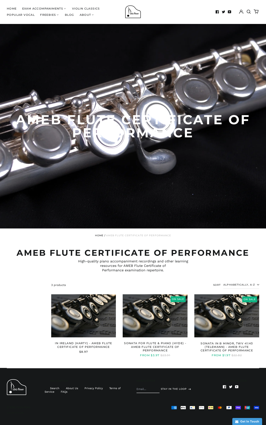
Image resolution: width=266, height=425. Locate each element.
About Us (72, 388)
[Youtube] (229, 12)
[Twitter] (223, 12)
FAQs (64, 391)
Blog (69, 15)
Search (54, 388)
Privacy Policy (94, 388)
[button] (249, 12)
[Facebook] (217, 12)
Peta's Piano (23, 407)
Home (12, 8)
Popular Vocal (21, 15)
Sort (217, 284)
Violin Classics (86, 8)
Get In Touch (248, 421)
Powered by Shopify (15, 413)
